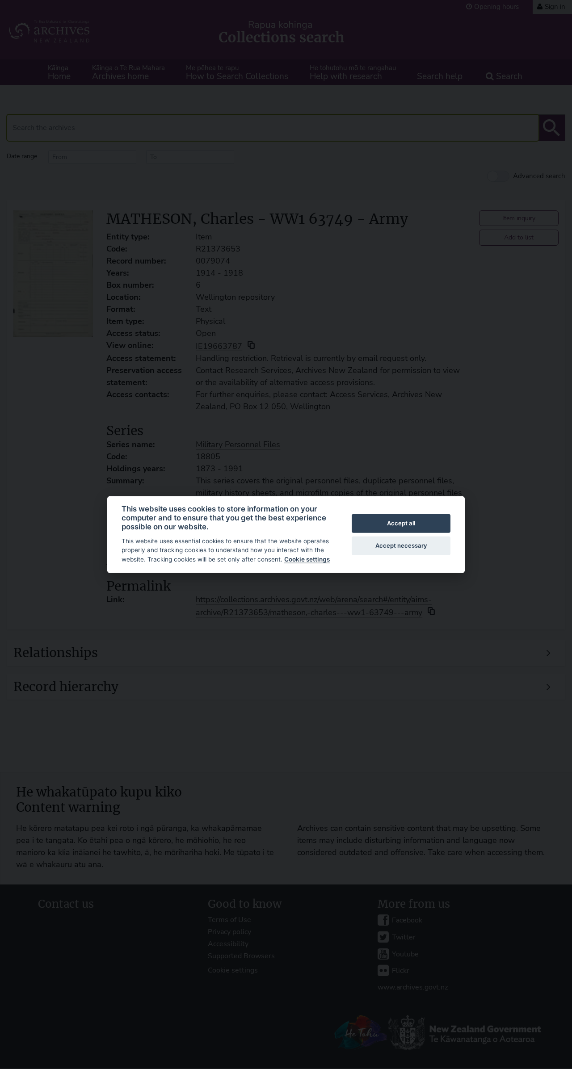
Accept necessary (401, 545)
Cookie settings (307, 559)
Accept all (401, 523)
